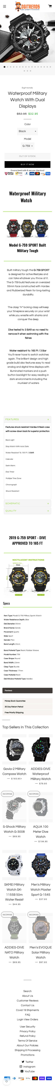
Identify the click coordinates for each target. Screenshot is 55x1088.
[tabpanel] (27, 695)
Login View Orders (27, 1019)
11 (35, 66)
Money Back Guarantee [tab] (15, 701)
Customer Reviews (27, 1000)
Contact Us (27, 1005)
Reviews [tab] (8, 690)
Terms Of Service (27, 1040)
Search (27, 991)
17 (24, 70)
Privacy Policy (27, 1031)
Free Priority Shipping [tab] (14, 712)
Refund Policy (27, 1036)
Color (27, 124)
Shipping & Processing (27, 1050)
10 (32, 66)
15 (47, 66)
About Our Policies (27, 1045)
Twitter (29, 1062)
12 (38, 66)
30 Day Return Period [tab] (14, 707)
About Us (27, 996)
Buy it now (27, 164)
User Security (27, 1026)
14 (44, 66)
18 (27, 70)
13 (41, 66)
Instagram (29, 1066)
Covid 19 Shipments (27, 1010)
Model (27, 139)
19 (30, 70)
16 (50, 66)
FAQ (27, 1014)
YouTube (29, 1071)
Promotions (27, 1055)
